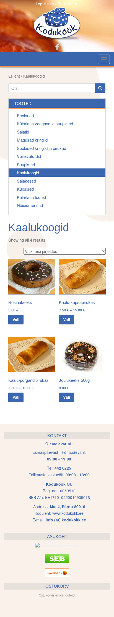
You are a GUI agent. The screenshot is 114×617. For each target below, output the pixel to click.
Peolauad (25, 115)
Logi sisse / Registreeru (57, 3)
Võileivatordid (29, 156)
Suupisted (26, 164)
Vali (15, 319)
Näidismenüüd (30, 205)
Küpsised (25, 189)
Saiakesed (26, 181)
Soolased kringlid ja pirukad (41, 148)
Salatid (23, 132)
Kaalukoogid (28, 172)
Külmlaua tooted (31, 197)
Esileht (14, 76)
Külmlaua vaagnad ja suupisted (45, 123)
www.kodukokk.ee (68, 513)
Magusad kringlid (32, 140)
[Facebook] (57, 47)
